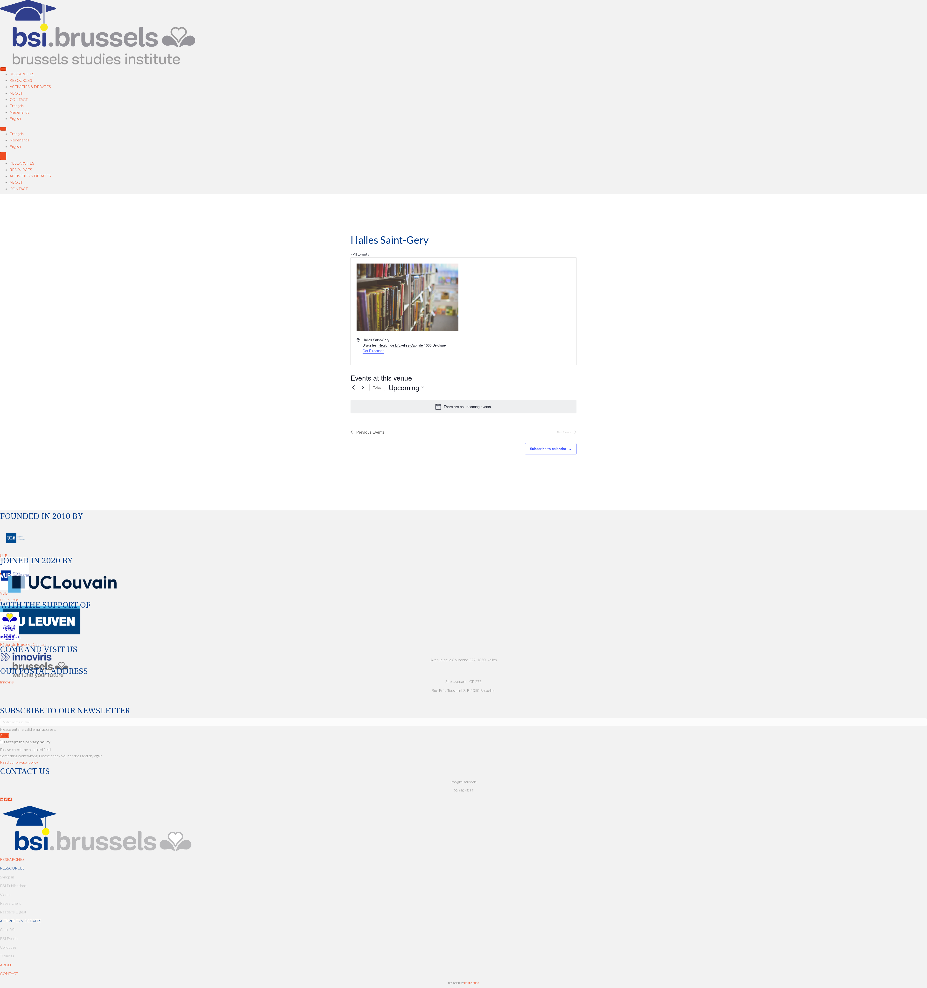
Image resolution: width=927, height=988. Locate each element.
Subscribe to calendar (548, 448)
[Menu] (3, 69)
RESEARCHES (12, 859)
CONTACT (9, 973)
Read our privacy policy (19, 762)
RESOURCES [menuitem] (21, 169)
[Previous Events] (353, 387)
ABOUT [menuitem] (16, 182)
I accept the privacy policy (27, 741)
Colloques (8, 947)
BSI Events (9, 938)
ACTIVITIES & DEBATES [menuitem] (30, 176)
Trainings (7, 955)
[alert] (463, 406)
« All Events (360, 254)
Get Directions (373, 350)
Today (377, 387)
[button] (4, 735)
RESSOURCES (12, 868)
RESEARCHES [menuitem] (22, 163)
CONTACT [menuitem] (19, 188)
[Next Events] (363, 387)
